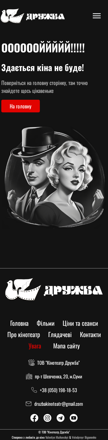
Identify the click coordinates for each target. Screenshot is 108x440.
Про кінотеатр (23, 334)
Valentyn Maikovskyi (56, 437)
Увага (35, 345)
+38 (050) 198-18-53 (58, 389)
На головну (20, 106)
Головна (19, 323)
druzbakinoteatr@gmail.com (58, 403)
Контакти (90, 334)
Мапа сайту (66, 345)
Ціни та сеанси (80, 323)
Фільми (46, 323)
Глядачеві (60, 334)
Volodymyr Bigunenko (84, 437)
